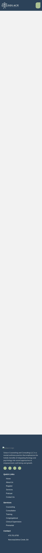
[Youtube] (14, 468)
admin (5, 68)
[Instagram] (10, 468)
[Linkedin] (19, 468)
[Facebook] (5, 468)
